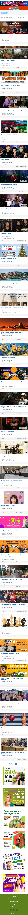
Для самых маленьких (20, 635)
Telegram (16, 910)
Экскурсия (18, 685)
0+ (2, 290)
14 (20, 763)
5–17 (3, 388)
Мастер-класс (19, 710)
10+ (3, 734)
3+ (2, 463)
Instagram (14, 910)
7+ (2, 166)
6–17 (3, 117)
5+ (2, 314)
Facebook (11, 910)
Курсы (17, 388)
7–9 (3, 710)
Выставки (18, 314)
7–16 (3, 611)
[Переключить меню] (2, 8)
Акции (17, 537)
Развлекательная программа (21, 141)
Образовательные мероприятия (21, 759)
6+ (2, 191)
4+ (2, 339)
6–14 (3, 67)
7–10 (3, 512)
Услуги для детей (19, 191)
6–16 (3, 92)
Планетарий (18, 339)
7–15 (3, 141)
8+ (2, 42)
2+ (2, 265)
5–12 (3, 635)
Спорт (17, 265)
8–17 (3, 413)
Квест (17, 42)
